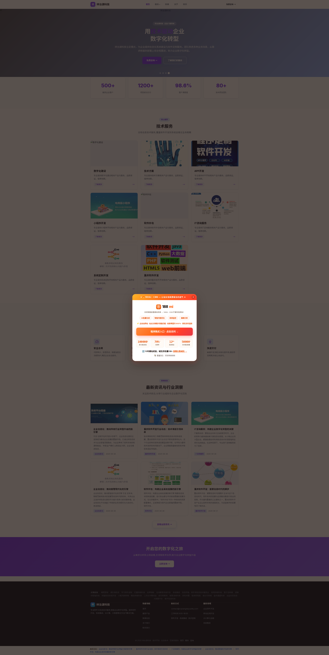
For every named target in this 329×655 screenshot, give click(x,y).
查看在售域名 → (180, 351)
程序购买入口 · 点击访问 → (165, 331)
